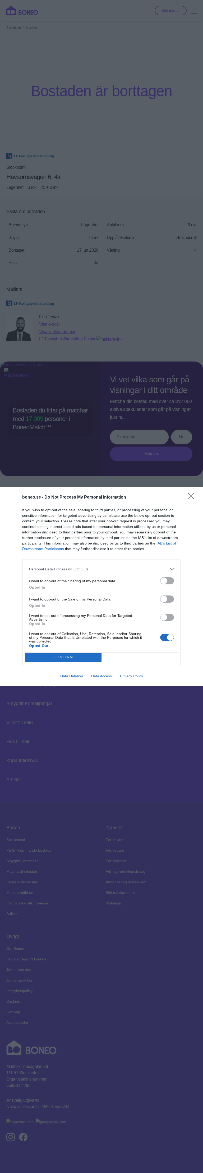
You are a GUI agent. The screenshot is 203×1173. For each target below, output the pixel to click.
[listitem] (101, 569)
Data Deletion (71, 676)
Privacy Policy (131, 676)
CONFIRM (63, 657)
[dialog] (101, 586)
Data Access (101, 676)
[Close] (193, 497)
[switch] (167, 580)
